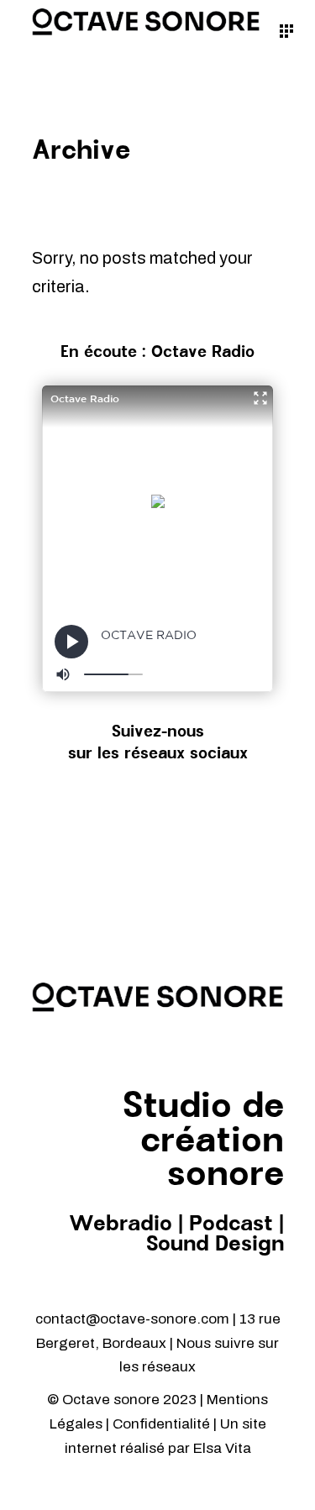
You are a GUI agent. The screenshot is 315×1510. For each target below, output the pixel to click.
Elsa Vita (222, 1448)
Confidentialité (163, 1424)
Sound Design (215, 1245)
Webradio (120, 1224)
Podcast (231, 1224)
